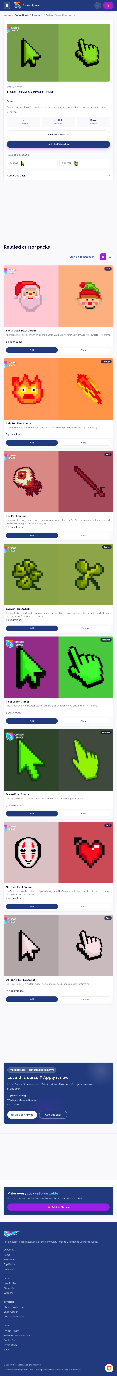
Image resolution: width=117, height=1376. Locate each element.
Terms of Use (11, 1345)
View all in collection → (84, 256)
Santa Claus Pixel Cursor (21, 330)
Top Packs (9, 1264)
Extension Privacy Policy (17, 1335)
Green (10, 101)
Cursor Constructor (14, 1316)
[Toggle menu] (7, 5)
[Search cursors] (97, 5)
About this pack (16, 175)
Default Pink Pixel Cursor (21, 979)
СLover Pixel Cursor (18, 608)
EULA (6, 1349)
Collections (21, 15)
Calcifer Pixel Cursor (18, 423)
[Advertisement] (58, 209)
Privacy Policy (11, 1330)
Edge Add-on (11, 1311)
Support (8, 1292)
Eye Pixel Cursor (16, 516)
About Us (9, 1288)
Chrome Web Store (14, 1307)
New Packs (10, 1259)
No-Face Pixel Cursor (19, 887)
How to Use (10, 1283)
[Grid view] (103, 256)
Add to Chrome (24, 1114)
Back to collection (58, 134)
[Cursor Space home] (12, 1234)
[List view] (109, 256)
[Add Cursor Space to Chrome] (108, 5)
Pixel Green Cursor (17, 701)
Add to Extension (58, 144)
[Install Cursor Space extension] (109, 1368)
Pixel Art (37, 15)
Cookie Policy (11, 1340)
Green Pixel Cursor (17, 794)
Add (32, 350)
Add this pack (53, 1114)
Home (7, 15)
